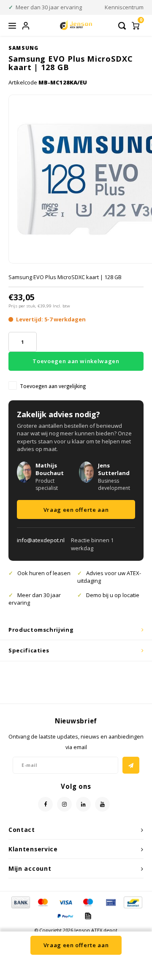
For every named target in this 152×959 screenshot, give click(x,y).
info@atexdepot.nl (41, 540)
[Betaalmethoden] (20, 902)
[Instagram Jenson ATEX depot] (64, 804)
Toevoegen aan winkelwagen (76, 361)
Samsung (23, 47)
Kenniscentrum (124, 7)
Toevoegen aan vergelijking (53, 386)
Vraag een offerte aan (76, 509)
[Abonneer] (130, 765)
